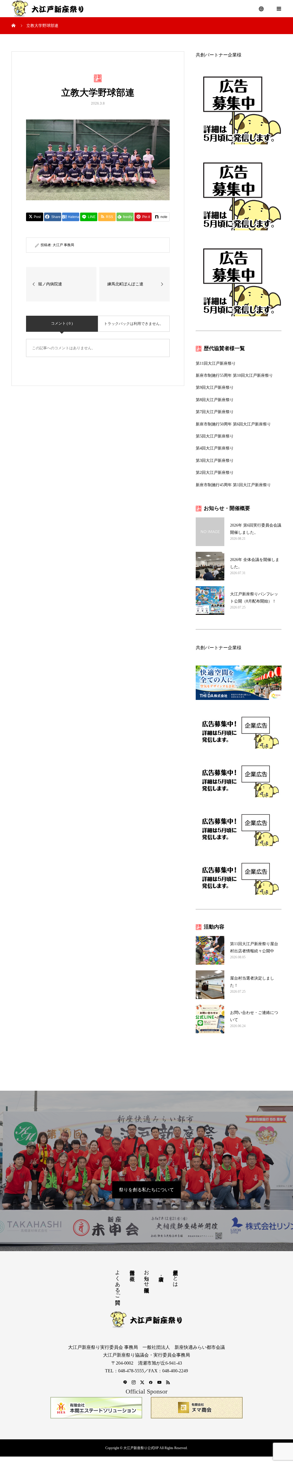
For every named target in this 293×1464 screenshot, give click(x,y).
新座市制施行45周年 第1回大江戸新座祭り (233, 485)
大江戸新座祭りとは (175, 1275)
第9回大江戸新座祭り (215, 387)
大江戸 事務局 (63, 245)
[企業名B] (197, 1407)
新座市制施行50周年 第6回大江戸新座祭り (233, 424)
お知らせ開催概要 (146, 1275)
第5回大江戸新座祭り (215, 436)
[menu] (261, 8)
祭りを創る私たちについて (146, 1189)
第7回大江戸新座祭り (215, 412)
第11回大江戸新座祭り (216, 363)
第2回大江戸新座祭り (215, 472)
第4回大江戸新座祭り (215, 448)
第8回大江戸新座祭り (215, 400)
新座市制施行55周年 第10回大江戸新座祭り (234, 375)
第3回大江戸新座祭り (215, 460)
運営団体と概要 (132, 1270)
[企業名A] (96, 1407)
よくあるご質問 (117, 1281)
